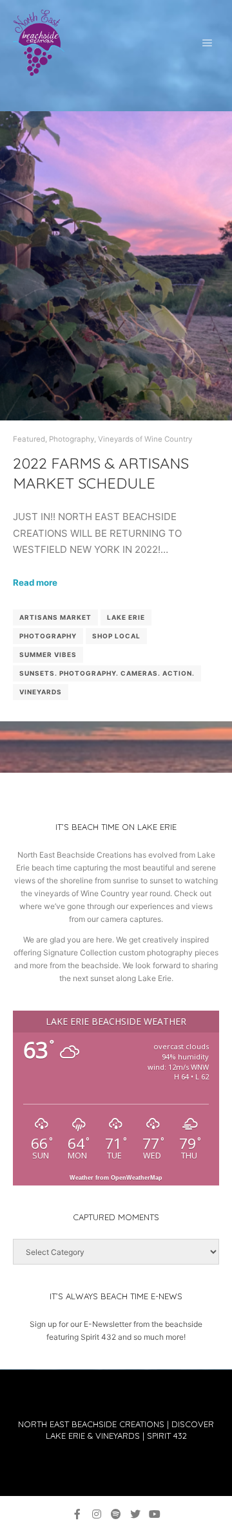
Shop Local (116, 636)
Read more (35, 582)
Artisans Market (55, 617)
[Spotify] (116, 1514)
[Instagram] (96, 1514)
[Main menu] (207, 43)
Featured (29, 439)
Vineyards (40, 692)
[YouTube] (154, 1514)
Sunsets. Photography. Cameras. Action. (107, 673)
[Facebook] (77, 1514)
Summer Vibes (48, 654)
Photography (71, 439)
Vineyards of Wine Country (145, 439)
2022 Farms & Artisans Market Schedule (101, 472)
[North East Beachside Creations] (38, 43)
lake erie (126, 617)
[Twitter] (135, 1514)
